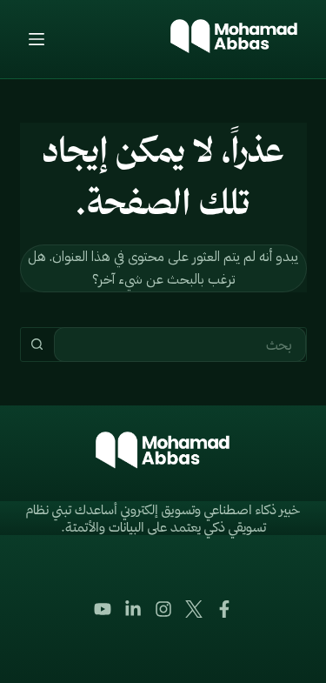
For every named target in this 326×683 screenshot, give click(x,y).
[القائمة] (36, 39)
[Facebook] (224, 609)
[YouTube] (102, 609)
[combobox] (180, 344)
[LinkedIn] (133, 609)
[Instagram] (163, 609)
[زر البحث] (37, 344)
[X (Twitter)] (194, 609)
